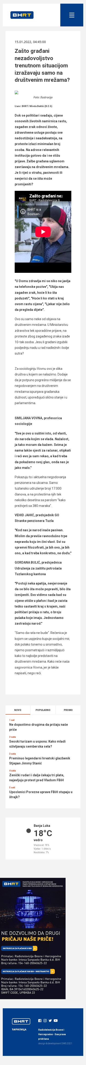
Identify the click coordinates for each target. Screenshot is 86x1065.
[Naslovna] (22, 15)
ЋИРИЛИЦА (19, 1029)
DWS (63, 1043)
